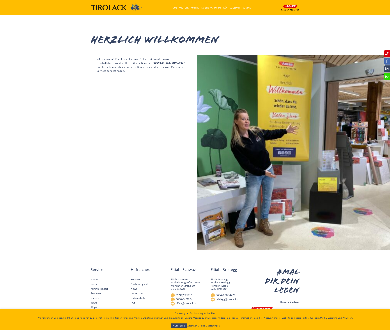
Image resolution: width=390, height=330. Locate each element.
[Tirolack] (109, 8)
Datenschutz (138, 297)
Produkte (96, 293)
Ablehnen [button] (192, 325)
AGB (133, 302)
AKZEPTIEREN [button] (179, 326)
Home (94, 279)
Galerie (95, 297)
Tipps (94, 307)
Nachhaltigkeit (139, 284)
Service (95, 284)
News (134, 288)
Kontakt (135, 279)
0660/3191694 (184, 299)
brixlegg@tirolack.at (228, 299)
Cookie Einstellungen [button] (209, 325)
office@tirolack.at (186, 303)
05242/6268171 (184, 295)
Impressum (137, 293)
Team (94, 302)
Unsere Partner (289, 302)
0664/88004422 (225, 295)
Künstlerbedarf (99, 288)
